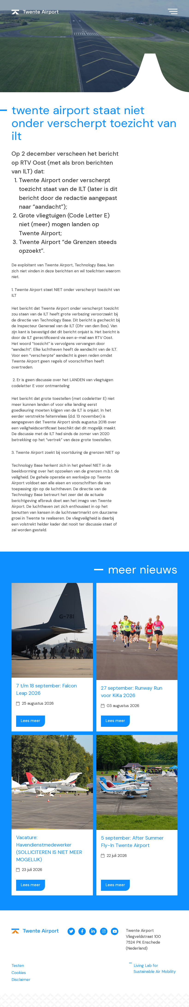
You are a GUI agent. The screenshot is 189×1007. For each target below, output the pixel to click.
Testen (18, 965)
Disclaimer (21, 979)
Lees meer (30, 720)
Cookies (19, 972)
